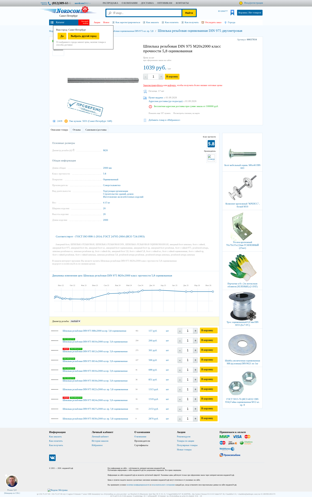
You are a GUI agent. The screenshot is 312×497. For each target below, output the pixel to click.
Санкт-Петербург (68, 15)
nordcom (85, 3)
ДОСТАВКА (147, 3)
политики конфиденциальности (138, 485)
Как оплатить (56, 441)
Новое (106, 22)
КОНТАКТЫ (182, 3)
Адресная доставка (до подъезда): (166, 101)
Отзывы (77, 129)
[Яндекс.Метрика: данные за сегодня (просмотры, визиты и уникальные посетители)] (58, 490)
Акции (97, 22)
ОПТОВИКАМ (164, 3)
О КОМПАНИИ (129, 3)
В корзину (172, 76)
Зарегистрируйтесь (153, 85)
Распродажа (110, 3)
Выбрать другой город (83, 36)
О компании (140, 436)
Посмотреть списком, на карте (186, 113)
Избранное (97, 445)
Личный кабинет (100, 436)
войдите (172, 85)
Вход (247, 2)
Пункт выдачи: (156, 97)
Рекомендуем (183, 436)
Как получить (56, 445)
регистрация (256, 2)
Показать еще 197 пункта (159, 113)
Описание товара (59, 129)
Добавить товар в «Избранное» (164, 120)
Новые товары (184, 449)
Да (62, 36)
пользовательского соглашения (163, 485)
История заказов (100, 441)
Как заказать (55, 436)
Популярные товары (187, 445)
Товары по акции (185, 441)
